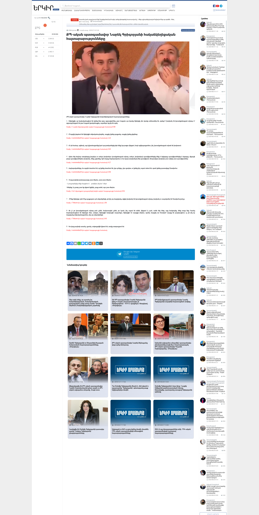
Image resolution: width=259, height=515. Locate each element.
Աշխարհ (119, 10)
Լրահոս (204, 18)
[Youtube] (217, 5)
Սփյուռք (152, 10)
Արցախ (142, 10)
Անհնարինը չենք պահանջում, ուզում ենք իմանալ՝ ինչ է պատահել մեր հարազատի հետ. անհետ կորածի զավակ (113, 19)
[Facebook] (214, 5)
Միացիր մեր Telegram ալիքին (131, 253)
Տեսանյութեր (221, 10)
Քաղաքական (67, 10)
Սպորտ (172, 10)
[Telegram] (221, 5)
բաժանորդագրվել (130, 257)
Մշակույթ (162, 10)
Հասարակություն (82, 10)
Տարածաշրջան (131, 10)
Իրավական (108, 10)
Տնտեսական (97, 10)
